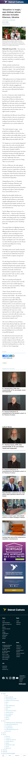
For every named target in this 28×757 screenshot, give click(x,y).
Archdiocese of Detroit (19, 651)
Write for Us (5, 669)
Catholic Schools (6, 628)
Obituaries (4, 635)
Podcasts (18, 622)
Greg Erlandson (9, 727)
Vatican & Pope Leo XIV (7, 625)
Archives (18, 648)
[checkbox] (14, 586)
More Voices (5, 659)
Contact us (18, 646)
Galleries (18, 624)
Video (17, 620)
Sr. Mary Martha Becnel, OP (6, 652)
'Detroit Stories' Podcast (10, 710)
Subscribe (4, 666)
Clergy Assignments (5, 633)
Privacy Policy (15, 580)
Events (4, 638)
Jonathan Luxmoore (8, 20)
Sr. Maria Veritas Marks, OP (6, 649)
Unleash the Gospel (10, 745)
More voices (8, 731)
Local (3, 620)
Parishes (18, 654)
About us (18, 645)
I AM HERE (8, 715)
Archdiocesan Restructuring (12, 700)
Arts (3, 630)
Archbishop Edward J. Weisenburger (7, 646)
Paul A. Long (5, 654)
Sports (3, 627)
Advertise (4, 667)
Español (4, 636)
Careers (18, 656)
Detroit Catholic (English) (9, 753)
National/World (6, 23)
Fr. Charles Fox (8, 726)
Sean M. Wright (6, 656)
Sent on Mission (9, 714)
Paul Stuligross (5, 657)
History (7, 717)
